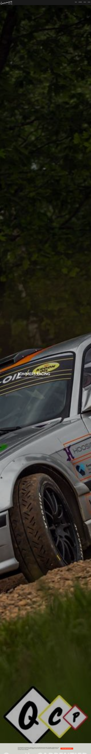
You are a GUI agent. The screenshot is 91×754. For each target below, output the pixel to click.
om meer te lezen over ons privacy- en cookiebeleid (41, 748)
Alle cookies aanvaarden (66, 748)
